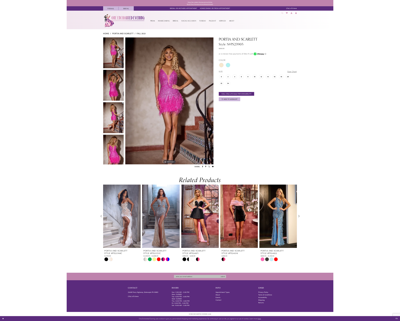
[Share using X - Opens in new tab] (209, 166)
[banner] (124, 20)
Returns (261, 303)
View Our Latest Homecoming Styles (200, 2)
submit (223, 276)
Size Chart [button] (292, 71)
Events (218, 297)
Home (106, 33)
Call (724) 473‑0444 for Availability (236, 94)
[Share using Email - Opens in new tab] (213, 166)
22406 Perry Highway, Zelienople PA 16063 (143, 292)
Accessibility (262, 297)
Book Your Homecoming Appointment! (200, 4)
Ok (397, 318)
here (259, 318)
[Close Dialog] (3, 318)
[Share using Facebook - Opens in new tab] (202, 166)
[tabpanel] (113, 53)
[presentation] (122, 216)
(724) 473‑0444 (133, 296)
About (218, 295)
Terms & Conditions (265, 295)
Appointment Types (223, 292)
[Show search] (282, 13)
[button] (291, 13)
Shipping (261, 300)
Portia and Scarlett (123, 33)
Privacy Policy (263, 292)
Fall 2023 (141, 33)
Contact (218, 300)
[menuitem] (110, 8)
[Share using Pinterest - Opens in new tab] (205, 166)
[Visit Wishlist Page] (287, 13)
